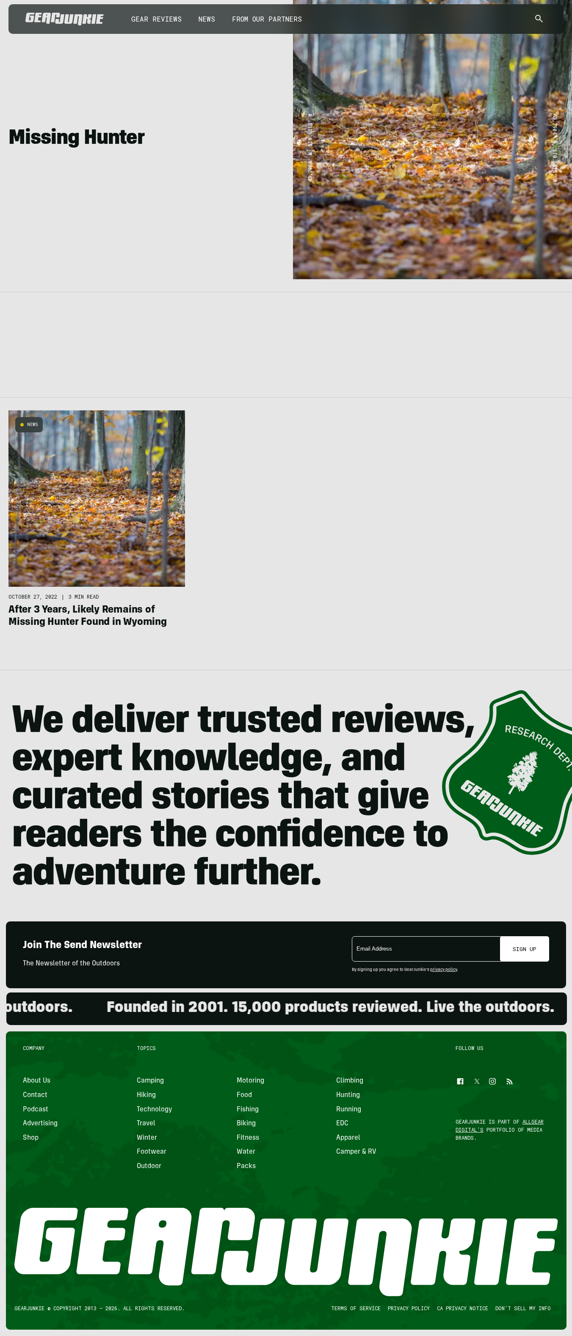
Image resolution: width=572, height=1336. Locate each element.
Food (243, 1095)
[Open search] (539, 19)
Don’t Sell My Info (522, 1308)
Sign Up (524, 949)
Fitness (247, 1138)
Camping (150, 1081)
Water (245, 1152)
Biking (245, 1124)
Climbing (349, 1081)
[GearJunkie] (64, 19)
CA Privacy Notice (462, 1308)
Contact (35, 1095)
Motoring (250, 1081)
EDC (342, 1124)
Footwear (151, 1152)
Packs (245, 1166)
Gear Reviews (156, 18)
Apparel (348, 1138)
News (207, 18)
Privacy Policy (408, 1308)
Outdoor (149, 1166)
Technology (154, 1109)
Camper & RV (356, 1152)
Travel (146, 1124)
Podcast (35, 1109)
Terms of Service (355, 1308)
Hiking (146, 1095)
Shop (31, 1138)
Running (348, 1109)
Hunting (348, 1095)
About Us (36, 1081)
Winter (147, 1138)
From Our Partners (267, 18)
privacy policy (443, 970)
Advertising (40, 1124)
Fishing (247, 1109)
